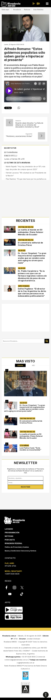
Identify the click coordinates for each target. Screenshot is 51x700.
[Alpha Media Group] (25, 688)
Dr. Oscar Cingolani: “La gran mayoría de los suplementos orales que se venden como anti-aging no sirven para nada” (32, 258)
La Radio (9, 529)
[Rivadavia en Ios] (14, 617)
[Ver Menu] (47, 3)
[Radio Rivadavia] (14, 520)
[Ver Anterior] (9, 122)
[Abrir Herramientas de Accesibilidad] (46, 695)
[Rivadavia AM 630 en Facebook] (8, 587)
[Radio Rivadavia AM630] (11, 4)
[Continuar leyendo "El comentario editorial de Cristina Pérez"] (10, 242)
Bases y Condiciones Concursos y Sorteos (20, 551)
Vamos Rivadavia (23, 286)
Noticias (9, 536)
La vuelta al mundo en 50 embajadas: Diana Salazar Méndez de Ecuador (30, 232)
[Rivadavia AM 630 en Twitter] (24, 587)
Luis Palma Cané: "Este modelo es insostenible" (30, 449)
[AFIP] (25, 675)
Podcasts (10, 540)
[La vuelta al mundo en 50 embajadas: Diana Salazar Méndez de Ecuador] (10, 434)
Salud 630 (21, 250)
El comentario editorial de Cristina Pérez (30, 243)
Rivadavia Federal (13, 543)
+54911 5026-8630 (12, 574)
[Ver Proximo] (41, 135)
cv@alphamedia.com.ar (25, 663)
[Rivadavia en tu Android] (14, 610)
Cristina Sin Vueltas (25, 227)
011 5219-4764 (10, 566)
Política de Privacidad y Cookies (17, 547)
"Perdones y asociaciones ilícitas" (19, 136)
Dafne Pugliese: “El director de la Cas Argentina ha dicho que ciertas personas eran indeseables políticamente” (32, 292)
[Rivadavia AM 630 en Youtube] (10, 594)
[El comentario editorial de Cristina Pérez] (10, 421)
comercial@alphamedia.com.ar (16, 660)
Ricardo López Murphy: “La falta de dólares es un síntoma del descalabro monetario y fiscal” (29, 125)
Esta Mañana (11, 152)
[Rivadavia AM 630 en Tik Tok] (22, 594)
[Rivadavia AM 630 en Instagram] (16, 587)
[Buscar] (46, 341)
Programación (12, 533)
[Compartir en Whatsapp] (19, 108)
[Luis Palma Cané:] (10, 448)
